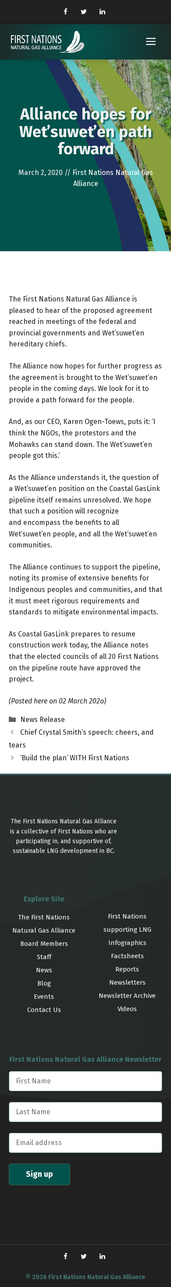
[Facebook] (65, 12)
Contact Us (44, 1010)
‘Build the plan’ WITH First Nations (74, 758)
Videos (127, 1009)
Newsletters (127, 982)
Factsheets (127, 956)
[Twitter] (83, 12)
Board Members (44, 944)
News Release (42, 719)
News (44, 970)
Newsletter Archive (127, 996)
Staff (44, 957)
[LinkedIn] (102, 12)
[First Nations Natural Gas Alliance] (47, 41)
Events (44, 997)
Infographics (127, 943)
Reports (127, 969)
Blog (44, 983)
